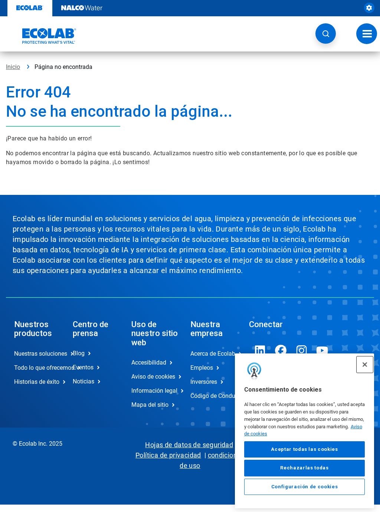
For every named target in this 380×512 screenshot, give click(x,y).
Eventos (83, 367)
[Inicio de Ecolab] (41, 36)
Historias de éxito (35, 381)
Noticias (83, 381)
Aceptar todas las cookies (304, 449)
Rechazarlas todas (304, 468)
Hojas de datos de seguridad (189, 445)
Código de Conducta (211, 395)
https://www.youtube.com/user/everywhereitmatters (322, 350)
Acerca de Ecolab (211, 353)
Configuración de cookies (304, 486)
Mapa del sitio (149, 404)
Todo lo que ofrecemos (35, 367)
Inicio (13, 66)
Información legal (152, 390)
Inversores (203, 381)
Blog (79, 353)
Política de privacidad (168, 455)
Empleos (201, 367)
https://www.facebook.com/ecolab (280, 350)
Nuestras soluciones (35, 353)
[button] (325, 33)
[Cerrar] (365, 364)
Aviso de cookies (152, 376)
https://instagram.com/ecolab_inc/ (301, 350)
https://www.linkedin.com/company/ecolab (260, 350)
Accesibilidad (148, 362)
